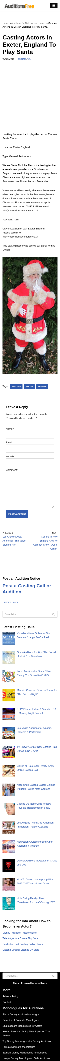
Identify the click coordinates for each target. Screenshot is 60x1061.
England (16, 386)
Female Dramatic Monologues (18, 1046)
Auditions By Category (23, 23)
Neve (16, 983)
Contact (6, 1002)
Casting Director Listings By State (20, 949)
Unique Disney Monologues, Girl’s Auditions (26, 1058)
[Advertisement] (30, 101)
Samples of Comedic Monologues (20, 1020)
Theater (41, 23)
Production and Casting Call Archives (22, 944)
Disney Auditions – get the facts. (19, 932)
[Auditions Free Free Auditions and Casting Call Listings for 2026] (18, 5)
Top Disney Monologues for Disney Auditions (26, 1041)
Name (10, 428)
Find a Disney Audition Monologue (20, 1014)
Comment (12, 469)
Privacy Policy (10, 602)
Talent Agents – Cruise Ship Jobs (20, 938)
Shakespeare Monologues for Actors (22, 1025)
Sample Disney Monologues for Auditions (24, 1052)
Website (10, 456)
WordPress (41, 983)
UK (28, 59)
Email (10, 442)
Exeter (29, 386)
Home (5, 23)
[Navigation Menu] (54, 5)
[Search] (54, 614)
